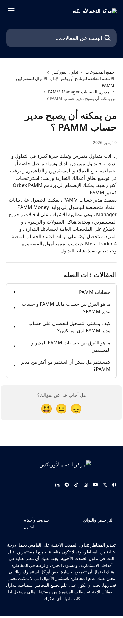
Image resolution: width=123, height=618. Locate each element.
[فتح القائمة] (11, 10)
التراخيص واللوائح (98, 520)
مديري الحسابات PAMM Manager (79, 92)
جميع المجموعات (99, 72)
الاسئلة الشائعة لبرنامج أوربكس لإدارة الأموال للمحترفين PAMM (65, 82)
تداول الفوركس (65, 72)
